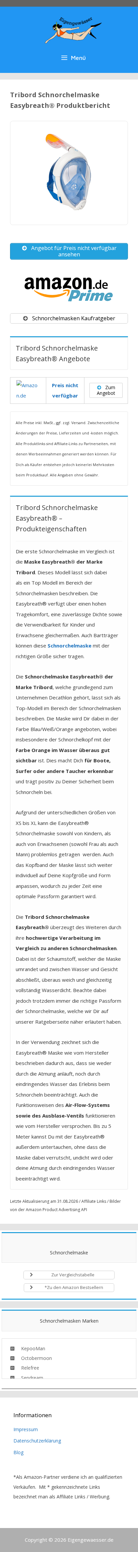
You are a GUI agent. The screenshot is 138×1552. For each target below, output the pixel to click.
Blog (18, 1452)
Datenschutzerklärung (37, 1440)
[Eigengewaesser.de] (73, 29)
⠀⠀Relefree (26, 1368)
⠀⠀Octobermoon (33, 1358)
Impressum (25, 1429)
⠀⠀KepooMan (29, 1348)
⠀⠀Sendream (28, 1378)
